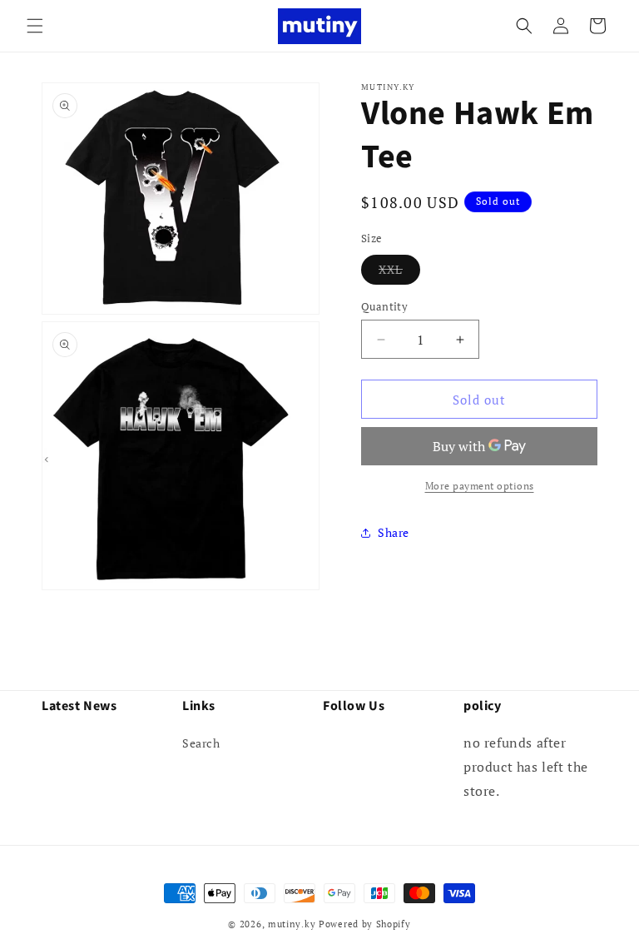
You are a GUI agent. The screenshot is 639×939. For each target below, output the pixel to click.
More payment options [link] (479, 485)
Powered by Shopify (365, 924)
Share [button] (393, 532)
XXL (399, 273)
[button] (35, 25)
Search (201, 743)
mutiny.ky (291, 924)
